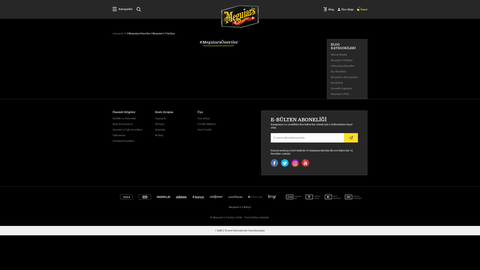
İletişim (159, 124)
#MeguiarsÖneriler (342, 65)
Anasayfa (160, 118)
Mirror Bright (339, 54)
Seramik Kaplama (341, 88)
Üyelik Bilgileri (206, 124)
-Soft (218, 230)
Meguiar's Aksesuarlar (344, 77)
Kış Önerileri (338, 71)
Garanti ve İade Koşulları (127, 129)
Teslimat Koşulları (123, 141)
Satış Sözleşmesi (122, 124)
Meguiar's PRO (340, 94)
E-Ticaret (227, 230)
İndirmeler (119, 135)
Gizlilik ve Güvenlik (124, 118)
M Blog (159, 135)
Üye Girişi (203, 118)
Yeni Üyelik (204, 129)
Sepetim (160, 129)
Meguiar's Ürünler (342, 60)
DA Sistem (337, 82)
